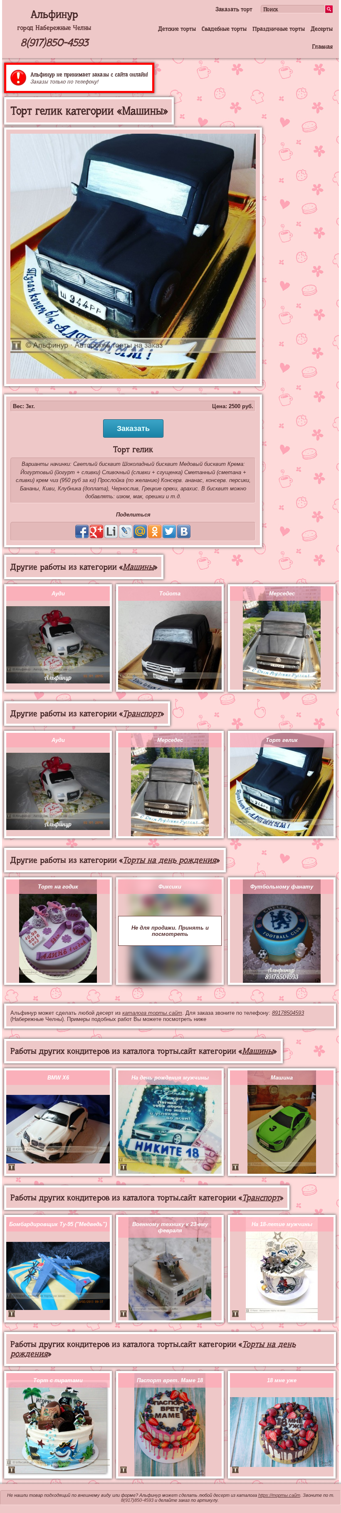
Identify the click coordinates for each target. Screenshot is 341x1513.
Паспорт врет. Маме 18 (170, 1380)
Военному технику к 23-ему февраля (170, 1227)
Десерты (322, 28)
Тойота (169, 593)
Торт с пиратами (58, 1380)
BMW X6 (58, 1078)
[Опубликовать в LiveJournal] (125, 531)
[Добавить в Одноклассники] (154, 531)
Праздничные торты (278, 28)
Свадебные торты (224, 28)
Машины (138, 567)
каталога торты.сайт (152, 1013)
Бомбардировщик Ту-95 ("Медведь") (58, 1224)
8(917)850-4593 (54, 43)
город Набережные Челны (54, 28)
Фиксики (169, 887)
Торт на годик (58, 887)
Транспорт (142, 713)
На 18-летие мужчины (282, 1224)
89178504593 (288, 1013)
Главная (322, 46)
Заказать (133, 428)
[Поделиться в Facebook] (82, 531)
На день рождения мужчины (170, 1078)
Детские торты (177, 28)
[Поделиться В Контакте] (183, 531)
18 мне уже (282, 1380)
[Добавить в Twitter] (169, 531)
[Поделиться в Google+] (96, 531)
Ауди (58, 593)
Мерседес (282, 593)
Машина (282, 1078)
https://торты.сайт (279, 1495)
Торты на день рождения (169, 860)
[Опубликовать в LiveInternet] (111, 531)
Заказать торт (233, 9)
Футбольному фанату (281, 887)
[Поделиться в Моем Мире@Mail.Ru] (140, 531)
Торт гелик (282, 740)
